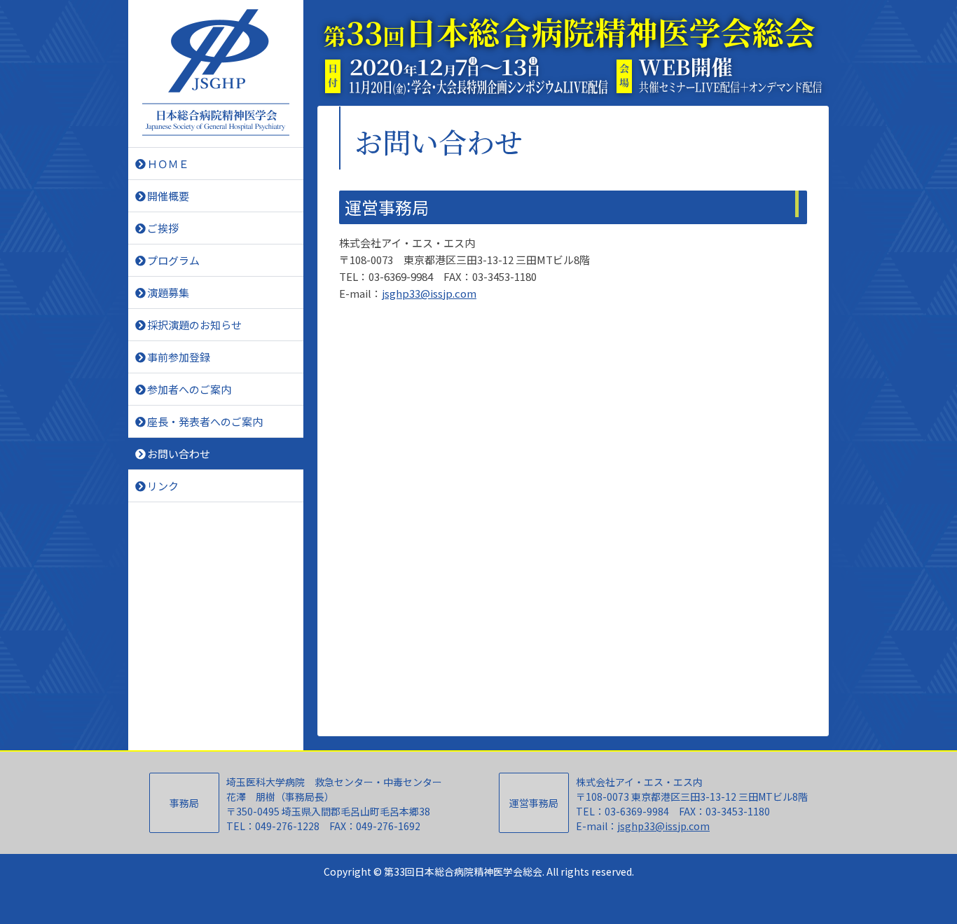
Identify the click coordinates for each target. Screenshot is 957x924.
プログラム (173, 260)
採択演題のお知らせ (194, 324)
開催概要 (168, 195)
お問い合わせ (178, 453)
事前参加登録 (178, 357)
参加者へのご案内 (189, 389)
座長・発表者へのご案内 (205, 421)
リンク (163, 485)
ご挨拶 (163, 228)
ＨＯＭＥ (168, 163)
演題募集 (168, 292)
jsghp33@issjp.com (429, 293)
